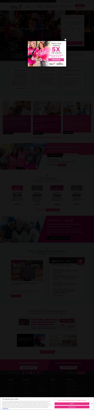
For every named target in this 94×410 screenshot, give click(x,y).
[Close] (92, 403)
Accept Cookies (71, 407)
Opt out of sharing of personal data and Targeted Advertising (72, 400)
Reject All (72, 403)
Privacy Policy (5, 408)
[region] (47, 403)
